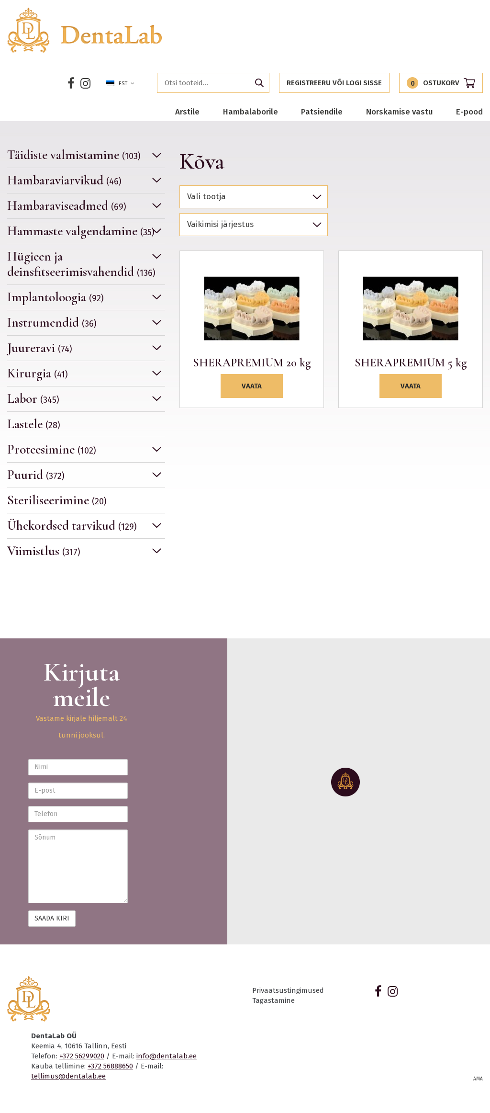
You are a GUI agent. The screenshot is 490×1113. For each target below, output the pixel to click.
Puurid (36, 475)
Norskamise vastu (399, 111)
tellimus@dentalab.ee (68, 1076)
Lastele (33, 424)
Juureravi (39, 348)
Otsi (259, 83)
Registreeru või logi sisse (334, 83)
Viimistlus (43, 551)
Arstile (187, 111)
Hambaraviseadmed (66, 206)
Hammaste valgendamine (81, 231)
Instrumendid (52, 322)
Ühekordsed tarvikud (72, 526)
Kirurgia (37, 373)
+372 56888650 (110, 1066)
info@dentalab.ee (166, 1056)
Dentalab (85, 30)
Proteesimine (51, 449)
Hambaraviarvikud (64, 180)
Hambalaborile (250, 111)
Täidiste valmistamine (74, 155)
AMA (478, 1079)
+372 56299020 (81, 1056)
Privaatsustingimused (288, 990)
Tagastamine (273, 1000)
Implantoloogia (55, 297)
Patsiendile (322, 111)
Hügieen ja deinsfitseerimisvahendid (81, 264)
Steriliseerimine (57, 500)
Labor (33, 399)
